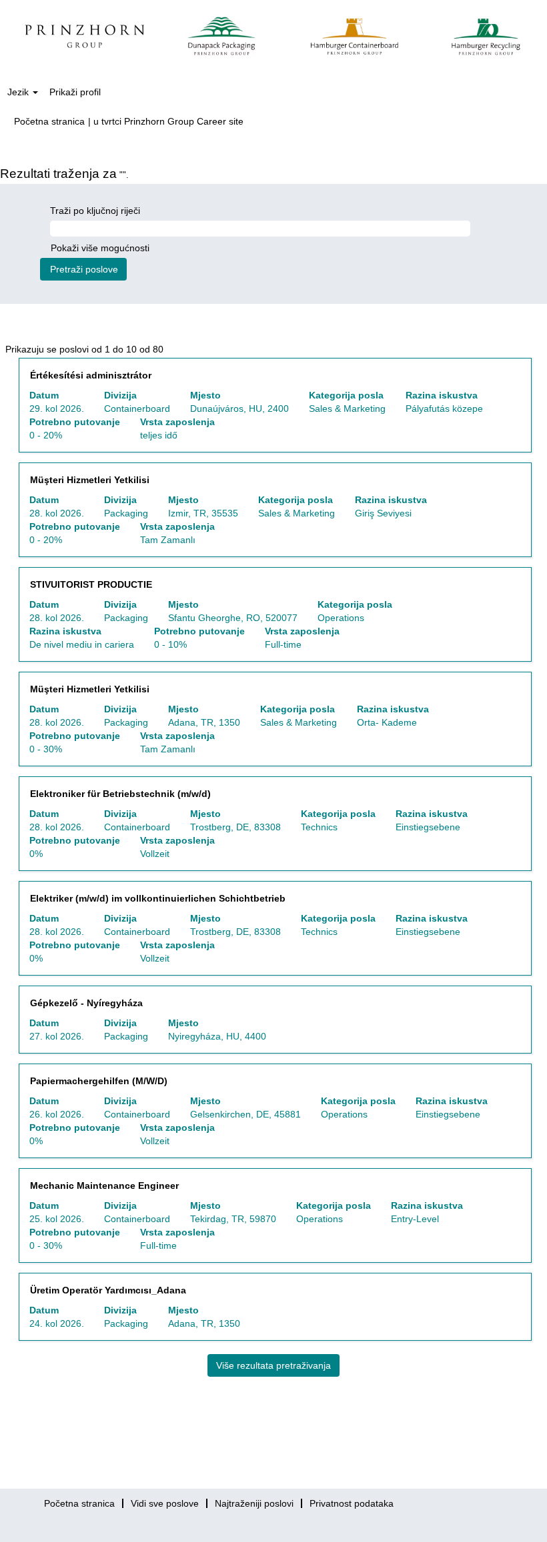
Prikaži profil (75, 92)
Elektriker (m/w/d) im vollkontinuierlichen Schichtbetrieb (158, 898)
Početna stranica (49, 121)
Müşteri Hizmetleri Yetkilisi (89, 479)
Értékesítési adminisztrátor (90, 375)
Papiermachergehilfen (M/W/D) (98, 1081)
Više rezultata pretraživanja (273, 1365)
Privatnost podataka (352, 1503)
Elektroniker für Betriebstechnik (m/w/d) (120, 793)
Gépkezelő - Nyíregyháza (86, 1003)
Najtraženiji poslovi (254, 1503)
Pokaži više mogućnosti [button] (100, 248)
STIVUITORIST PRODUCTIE (91, 584)
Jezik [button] (19, 92)
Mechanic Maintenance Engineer (104, 1185)
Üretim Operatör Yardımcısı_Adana (108, 1290)
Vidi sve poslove (165, 1503)
